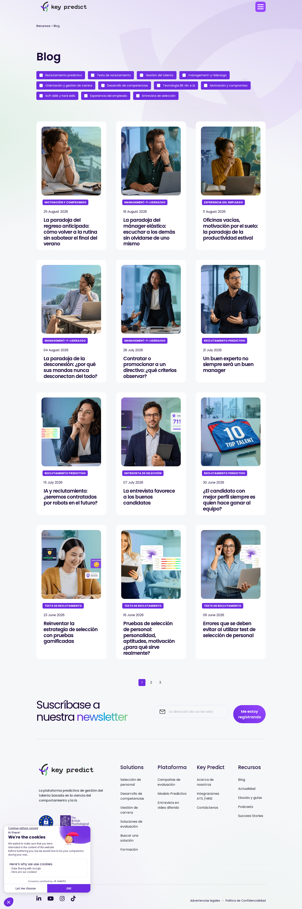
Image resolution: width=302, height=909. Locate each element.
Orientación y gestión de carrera (68, 85)
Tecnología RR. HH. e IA (178, 85)
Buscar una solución (129, 838)
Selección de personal (130, 782)
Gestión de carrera (129, 810)
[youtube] (50, 898)
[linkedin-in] (38, 898)
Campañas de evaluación (169, 782)
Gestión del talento (159, 75)
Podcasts (245, 806)
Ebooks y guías (250, 797)
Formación (129, 849)
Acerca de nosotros (205, 782)
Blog (241, 779)
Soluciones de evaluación (131, 824)
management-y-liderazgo (207, 75)
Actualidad (246, 788)
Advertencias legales (205, 901)
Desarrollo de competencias (127, 85)
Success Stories (250, 815)
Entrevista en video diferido (168, 805)
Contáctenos (207, 807)
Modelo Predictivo (172, 793)
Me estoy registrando (249, 714)
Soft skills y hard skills (60, 96)
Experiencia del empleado (108, 96)
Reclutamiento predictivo (63, 75)
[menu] (260, 7)
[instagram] (62, 898)
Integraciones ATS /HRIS (208, 796)
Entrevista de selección (158, 96)
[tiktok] (73, 898)
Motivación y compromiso (228, 85)
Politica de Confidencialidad (246, 901)
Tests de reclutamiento (113, 75)
